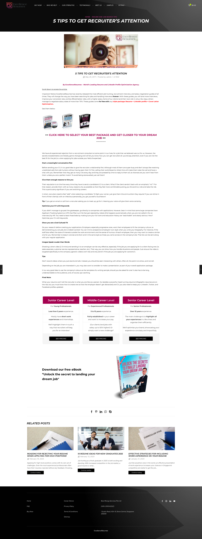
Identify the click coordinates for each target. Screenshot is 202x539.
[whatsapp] (105, 412)
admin (108, 77)
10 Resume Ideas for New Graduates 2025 (100, 454)
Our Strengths (68, 5)
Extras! (121, 5)
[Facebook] (92, 412)
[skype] (110, 412)
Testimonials (84, 5)
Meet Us (98, 5)
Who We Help (52, 5)
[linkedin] (101, 412)
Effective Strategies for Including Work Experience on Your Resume (148, 455)
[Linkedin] (170, 501)
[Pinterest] (96, 412)
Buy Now (38, 5)
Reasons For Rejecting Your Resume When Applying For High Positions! (47, 455)
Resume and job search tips (104, 17)
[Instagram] (166, 501)
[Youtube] (174, 501)
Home (87, 17)
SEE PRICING (61, 339)
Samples (110, 5)
